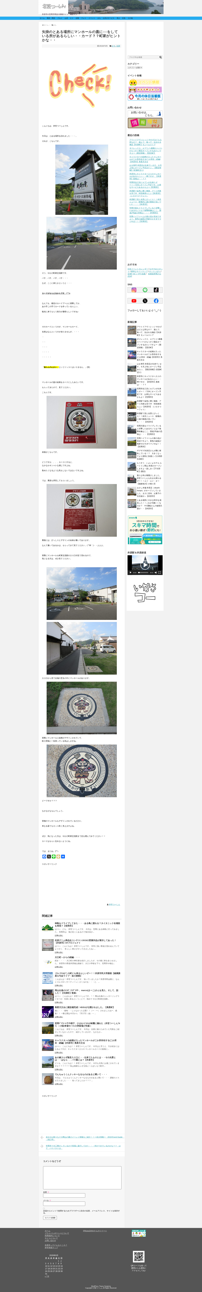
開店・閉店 (51, 18)
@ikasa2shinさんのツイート (95, 1231)
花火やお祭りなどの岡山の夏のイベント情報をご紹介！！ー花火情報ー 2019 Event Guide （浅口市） (85, 1138)
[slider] (143, 572)
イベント (91, 18)
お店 (66, 18)
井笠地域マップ (51, 1248)
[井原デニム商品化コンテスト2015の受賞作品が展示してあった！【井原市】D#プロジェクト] (48, 945)
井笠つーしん (114, 905)
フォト (83, 18)
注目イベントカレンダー (138, 269)
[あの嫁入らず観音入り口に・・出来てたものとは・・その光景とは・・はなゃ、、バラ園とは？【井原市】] (48, 1062)
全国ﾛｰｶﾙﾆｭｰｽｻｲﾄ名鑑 (137, 274)
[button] (145, 565)
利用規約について (52, 1236)
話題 (77, 18)
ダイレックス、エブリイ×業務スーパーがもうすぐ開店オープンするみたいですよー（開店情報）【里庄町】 (145, 150)
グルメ (59, 18)
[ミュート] (156, 572)
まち (99, 18)
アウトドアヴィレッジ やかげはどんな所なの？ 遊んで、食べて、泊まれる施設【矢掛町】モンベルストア (145, 142)
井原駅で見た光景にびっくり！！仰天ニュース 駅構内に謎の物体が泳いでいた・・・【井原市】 (145, 201)
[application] (145, 565)
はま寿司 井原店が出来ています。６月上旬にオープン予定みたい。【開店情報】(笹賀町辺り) (145, 167)
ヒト (71, 18)
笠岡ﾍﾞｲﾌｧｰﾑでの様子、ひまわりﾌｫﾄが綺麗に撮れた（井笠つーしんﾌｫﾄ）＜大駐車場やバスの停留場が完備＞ (87, 1024)
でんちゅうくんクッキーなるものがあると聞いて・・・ (81, 1074)
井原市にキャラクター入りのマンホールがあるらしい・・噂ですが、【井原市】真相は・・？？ (145, 176)
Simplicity (107, 1286)
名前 (46, 1192)
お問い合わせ (50, 1241)
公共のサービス (108, 18)
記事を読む (59, 935)
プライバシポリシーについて (57, 1233)
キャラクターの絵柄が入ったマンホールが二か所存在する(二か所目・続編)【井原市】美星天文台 (145, 159)
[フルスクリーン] (159, 572)
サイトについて (51, 1238)
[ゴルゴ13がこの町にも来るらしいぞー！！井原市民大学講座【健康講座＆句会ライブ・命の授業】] (48, 978)
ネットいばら (155, 271)
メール (47, 1200)
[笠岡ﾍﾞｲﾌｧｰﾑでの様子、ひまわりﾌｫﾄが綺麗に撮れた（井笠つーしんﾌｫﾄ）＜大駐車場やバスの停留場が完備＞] (48, 1028)
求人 (118, 18)
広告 (123, 18)
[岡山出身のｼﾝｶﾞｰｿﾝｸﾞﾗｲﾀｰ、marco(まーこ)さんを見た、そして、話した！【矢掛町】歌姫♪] (48, 995)
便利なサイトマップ (139, 271)
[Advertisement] (61, 882)
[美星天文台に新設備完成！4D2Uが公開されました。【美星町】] (48, 1012)
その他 (130, 18)
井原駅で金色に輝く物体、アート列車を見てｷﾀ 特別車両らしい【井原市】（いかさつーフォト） (145, 193)
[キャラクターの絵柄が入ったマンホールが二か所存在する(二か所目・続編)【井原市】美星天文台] (48, 1045)
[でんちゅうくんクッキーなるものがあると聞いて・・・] (48, 1079)
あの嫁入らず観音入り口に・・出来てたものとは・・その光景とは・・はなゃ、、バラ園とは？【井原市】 (85, 1058)
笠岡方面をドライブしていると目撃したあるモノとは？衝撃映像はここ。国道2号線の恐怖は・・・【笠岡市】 (145, 210)
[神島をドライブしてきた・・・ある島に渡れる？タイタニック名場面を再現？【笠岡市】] (48, 928)
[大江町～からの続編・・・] (48, 962)
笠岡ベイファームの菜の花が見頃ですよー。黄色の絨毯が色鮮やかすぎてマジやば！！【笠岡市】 (145, 219)
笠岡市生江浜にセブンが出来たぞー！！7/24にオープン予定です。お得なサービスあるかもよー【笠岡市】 (145, 184)
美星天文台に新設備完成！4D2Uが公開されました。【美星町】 (85, 1007)
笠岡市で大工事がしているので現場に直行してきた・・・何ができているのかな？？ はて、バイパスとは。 (83, 1147)
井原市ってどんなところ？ (56, 1245)
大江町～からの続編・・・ (67, 957)
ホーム (42, 18)
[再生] (130, 572)
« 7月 (47, 1276)
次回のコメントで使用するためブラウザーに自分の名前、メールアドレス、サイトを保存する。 (81, 1212)
